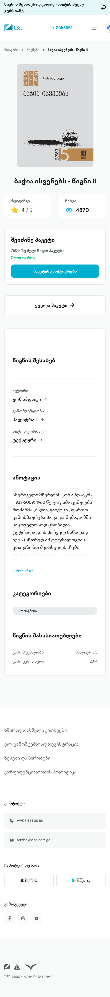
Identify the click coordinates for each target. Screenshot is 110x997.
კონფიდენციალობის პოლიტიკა (40, 772)
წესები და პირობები (27, 758)
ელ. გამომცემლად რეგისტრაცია (41, 744)
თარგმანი (29, 611)
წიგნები (33, 49)
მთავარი (11, 49)
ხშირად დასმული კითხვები (35, 730)
